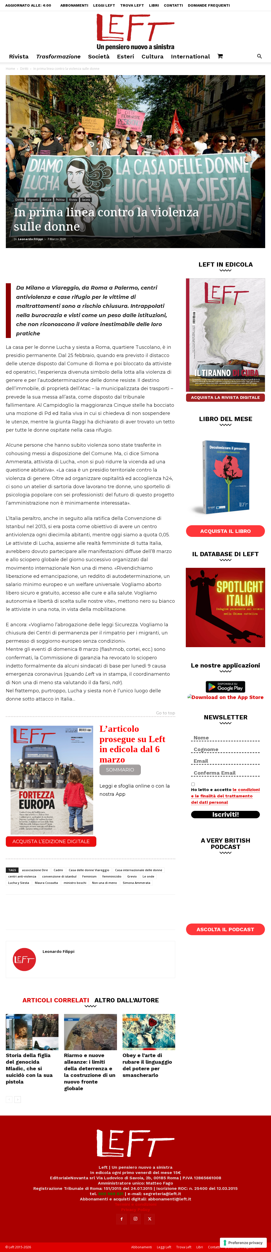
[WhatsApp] (79, 265)
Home (10, 68)
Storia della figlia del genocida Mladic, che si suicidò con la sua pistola (29, 1068)
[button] (259, 57)
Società (99, 56)
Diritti (24, 68)
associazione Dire (35, 870)
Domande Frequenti (209, 5)
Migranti (33, 200)
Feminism (89, 876)
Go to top (165, 713)
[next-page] (17, 1099)
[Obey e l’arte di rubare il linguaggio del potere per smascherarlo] (149, 1032)
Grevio (132, 876)
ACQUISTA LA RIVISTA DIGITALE (225, 397)
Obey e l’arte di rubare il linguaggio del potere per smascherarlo (147, 1065)
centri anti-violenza (22, 876)
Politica (60, 200)
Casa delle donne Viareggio (89, 870)
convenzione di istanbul (59, 876)
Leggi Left (104, 5)
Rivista (19, 56)
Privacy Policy (135, 1209)
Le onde (148, 876)
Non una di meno (104, 883)
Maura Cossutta (46, 883)
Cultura (153, 56)
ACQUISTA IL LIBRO (225, 531)
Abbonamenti (74, 5)
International (190, 56)
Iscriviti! (225, 814)
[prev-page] (9, 1099)
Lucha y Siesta (18, 883)
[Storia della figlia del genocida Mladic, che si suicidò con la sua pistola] (32, 1032)
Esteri (125, 56)
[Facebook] (44, 265)
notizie (47, 200)
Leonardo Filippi (30, 239)
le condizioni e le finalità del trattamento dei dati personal (225, 796)
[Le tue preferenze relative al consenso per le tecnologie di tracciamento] (243, 1243)
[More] (96, 265)
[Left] (135, 31)
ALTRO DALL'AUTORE (126, 1000)
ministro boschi (75, 883)
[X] (61, 265)
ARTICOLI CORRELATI (55, 1000)
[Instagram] (135, 1219)
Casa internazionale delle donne (138, 870)
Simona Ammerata (136, 883)
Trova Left (132, 5)
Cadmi (58, 870)
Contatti (173, 5)
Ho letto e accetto (225, 796)
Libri (154, 5)
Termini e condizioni (135, 1204)
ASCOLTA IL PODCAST (225, 929)
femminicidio (111, 876)
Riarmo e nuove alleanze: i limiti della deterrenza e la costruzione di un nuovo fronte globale (89, 1071)
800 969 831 (111, 1193)
